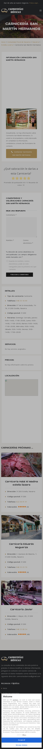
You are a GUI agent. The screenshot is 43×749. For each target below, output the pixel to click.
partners (15, 700)
